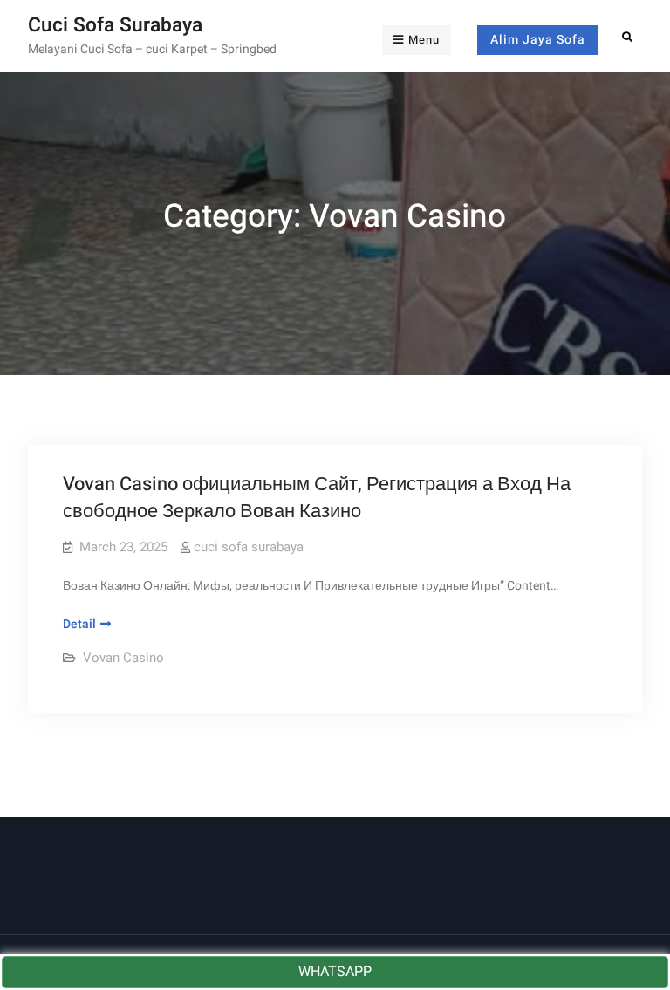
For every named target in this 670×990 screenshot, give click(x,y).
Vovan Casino (123, 657)
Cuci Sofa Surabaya (115, 25)
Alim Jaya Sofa (537, 40)
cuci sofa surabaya (249, 546)
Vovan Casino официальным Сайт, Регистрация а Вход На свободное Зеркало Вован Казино (317, 497)
